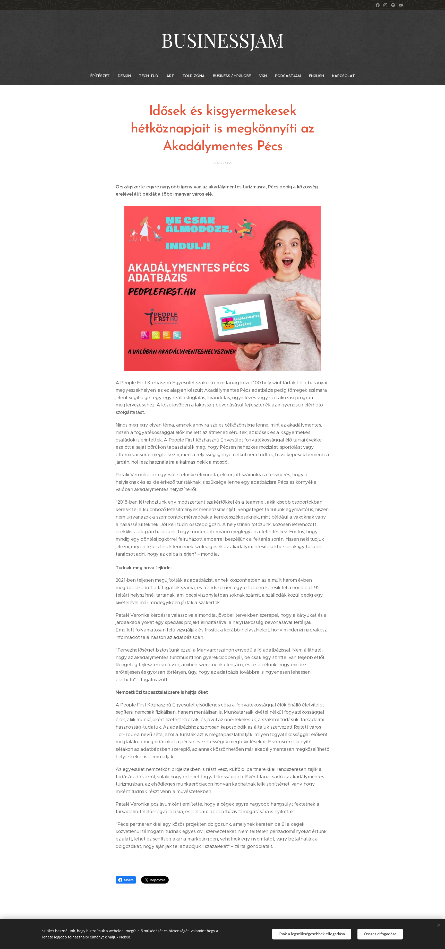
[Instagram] (385, 5)
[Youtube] (401, 5)
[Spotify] (393, 5)
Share (128, 880)
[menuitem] (102, 75)
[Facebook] (377, 5)
